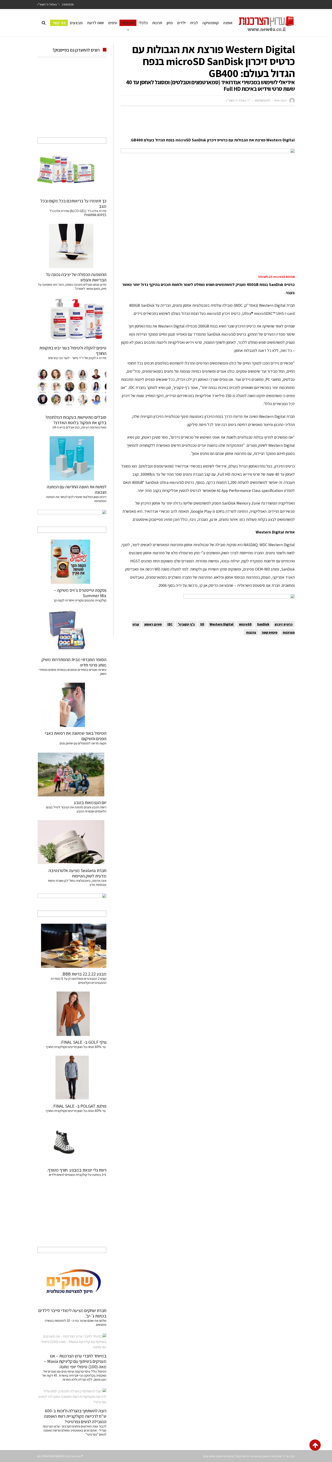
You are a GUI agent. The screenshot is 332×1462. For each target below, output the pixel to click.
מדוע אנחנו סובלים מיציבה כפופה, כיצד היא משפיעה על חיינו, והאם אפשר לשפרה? (72, 286)
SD (202, 624)
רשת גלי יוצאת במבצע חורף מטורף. (76, 1170)
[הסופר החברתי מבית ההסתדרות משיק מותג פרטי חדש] (71, 631)
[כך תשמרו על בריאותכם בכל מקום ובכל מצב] (71, 172)
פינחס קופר (269, 632)
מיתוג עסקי (209, 1456)
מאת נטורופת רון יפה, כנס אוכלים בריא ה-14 (79, 427)
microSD (245, 624)
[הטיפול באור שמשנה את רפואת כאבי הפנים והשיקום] (71, 705)
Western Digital (222, 624)
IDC (170, 624)
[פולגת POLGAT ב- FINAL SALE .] (71, 1078)
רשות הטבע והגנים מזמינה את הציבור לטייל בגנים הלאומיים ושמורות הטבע (76, 809)
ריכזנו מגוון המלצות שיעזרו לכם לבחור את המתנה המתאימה (76, 499)
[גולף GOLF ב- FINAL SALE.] (71, 1014)
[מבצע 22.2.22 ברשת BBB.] (71, 946)
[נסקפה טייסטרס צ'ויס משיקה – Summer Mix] (71, 562)
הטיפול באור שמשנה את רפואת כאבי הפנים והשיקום (75, 736)
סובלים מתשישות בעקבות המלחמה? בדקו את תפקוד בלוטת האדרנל (75, 420)
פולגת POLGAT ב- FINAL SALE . (78, 1106)
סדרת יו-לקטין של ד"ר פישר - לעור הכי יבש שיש (77, 358)
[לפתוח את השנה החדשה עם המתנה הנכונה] (71, 458)
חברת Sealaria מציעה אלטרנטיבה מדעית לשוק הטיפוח (77, 873)
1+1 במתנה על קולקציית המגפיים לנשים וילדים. (77, 1174)
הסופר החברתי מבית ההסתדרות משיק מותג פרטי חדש (74, 662)
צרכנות (251, 632)
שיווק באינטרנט (259, 1456)
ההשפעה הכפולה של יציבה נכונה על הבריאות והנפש (76, 277)
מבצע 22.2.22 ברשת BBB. (84, 974)
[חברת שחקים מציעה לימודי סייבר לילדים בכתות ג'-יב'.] (71, 1282)
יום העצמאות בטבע (90, 802)
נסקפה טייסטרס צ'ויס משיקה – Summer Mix (80, 593)
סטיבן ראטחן (153, 624)
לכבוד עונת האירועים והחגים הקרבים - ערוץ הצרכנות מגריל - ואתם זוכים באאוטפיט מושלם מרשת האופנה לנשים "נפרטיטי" (74, 1430)
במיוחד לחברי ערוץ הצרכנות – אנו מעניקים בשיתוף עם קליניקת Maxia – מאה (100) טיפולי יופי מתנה (75, 1361)
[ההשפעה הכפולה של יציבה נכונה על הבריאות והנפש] (71, 246)
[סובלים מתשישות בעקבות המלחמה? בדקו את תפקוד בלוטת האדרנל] (71, 389)
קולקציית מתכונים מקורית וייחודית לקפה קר (79, 600)
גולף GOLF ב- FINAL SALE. (83, 1042)
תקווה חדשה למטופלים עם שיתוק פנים (82, 743)
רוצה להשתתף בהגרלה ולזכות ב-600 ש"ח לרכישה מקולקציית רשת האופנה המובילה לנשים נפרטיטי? (75, 1416)
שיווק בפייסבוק (225, 1456)
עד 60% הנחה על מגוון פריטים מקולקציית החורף (76, 1047)
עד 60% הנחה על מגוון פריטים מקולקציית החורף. (75, 1111)
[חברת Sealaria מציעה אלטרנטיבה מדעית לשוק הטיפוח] (71, 842)
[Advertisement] (212, 123)
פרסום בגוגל (242, 1456)
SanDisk (263, 624)
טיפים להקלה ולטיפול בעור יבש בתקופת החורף (72, 350)
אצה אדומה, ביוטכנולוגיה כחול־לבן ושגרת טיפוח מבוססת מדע (77, 882)
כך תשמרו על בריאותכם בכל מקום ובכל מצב (73, 203)
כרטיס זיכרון (283, 624)
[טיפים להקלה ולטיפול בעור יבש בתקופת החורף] (71, 319)
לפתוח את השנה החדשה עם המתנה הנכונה (76, 489)
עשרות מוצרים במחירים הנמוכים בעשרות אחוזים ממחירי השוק (72, 671)
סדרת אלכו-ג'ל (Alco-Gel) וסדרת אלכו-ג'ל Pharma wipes (78, 213)
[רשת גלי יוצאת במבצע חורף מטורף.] (71, 1142)
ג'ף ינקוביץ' (186, 624)
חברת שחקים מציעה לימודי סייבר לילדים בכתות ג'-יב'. (72, 1313)
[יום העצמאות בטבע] (71, 774)
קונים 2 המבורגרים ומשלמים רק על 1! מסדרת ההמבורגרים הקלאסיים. (78, 980)
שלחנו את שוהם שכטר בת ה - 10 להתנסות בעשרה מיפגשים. (75, 1322)
